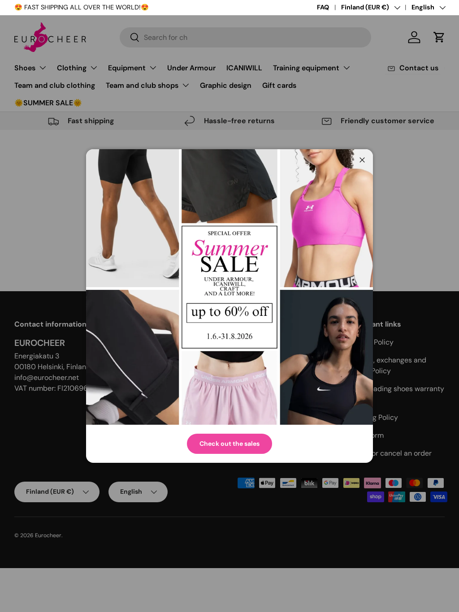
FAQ (323, 7)
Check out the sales (229, 444)
